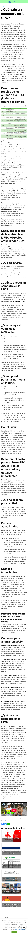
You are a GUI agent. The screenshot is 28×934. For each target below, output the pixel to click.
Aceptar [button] (14, 931)
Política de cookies (20, 929)
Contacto (5, 917)
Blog (2, 6)
